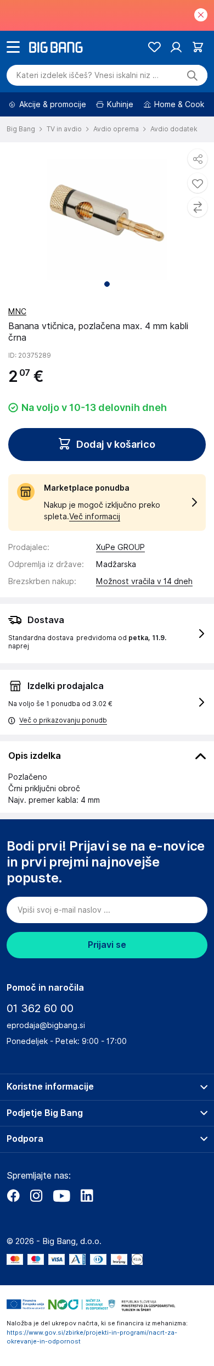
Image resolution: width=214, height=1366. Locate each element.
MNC (17, 311)
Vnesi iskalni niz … (87, 75)
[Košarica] (197, 47)
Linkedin (86, 1195)
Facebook (13, 1195)
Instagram (36, 1195)
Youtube (61, 1195)
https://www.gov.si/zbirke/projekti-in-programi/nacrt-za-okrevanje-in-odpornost (92, 1337)
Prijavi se (107, 945)
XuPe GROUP (120, 547)
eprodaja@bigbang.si (46, 1025)
